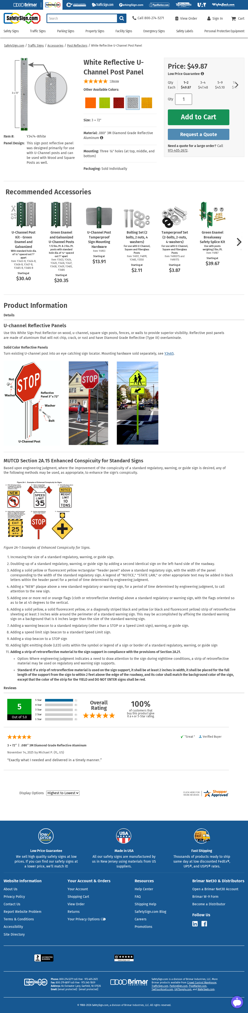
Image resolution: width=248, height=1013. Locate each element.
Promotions (143, 927)
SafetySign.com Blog (150, 912)
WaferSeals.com (206, 989)
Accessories (55, 45)
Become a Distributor (208, 904)
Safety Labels (184, 31)
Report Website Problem (22, 912)
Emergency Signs (154, 31)
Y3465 (169, 353)
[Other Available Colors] (90, 103)
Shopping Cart (78, 897)
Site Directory (14, 934)
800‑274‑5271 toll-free (71, 979)
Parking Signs (65, 31)
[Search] (121, 18)
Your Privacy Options (84, 919)
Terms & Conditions (19, 919)
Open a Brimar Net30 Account (215, 889)
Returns (74, 912)
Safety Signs (11, 31)
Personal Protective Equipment (224, 31)
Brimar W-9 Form (205, 897)
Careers (141, 919)
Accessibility (13, 927)
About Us (10, 889)
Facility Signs (124, 31)
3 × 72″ (96, 120)
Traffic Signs (36, 45)
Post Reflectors (77, 45)
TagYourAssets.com (162, 989)
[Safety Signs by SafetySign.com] (20, 24)
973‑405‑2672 (177, 150)
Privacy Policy (14, 897)
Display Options (31, 793)
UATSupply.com (183, 989)
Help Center (144, 889)
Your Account (78, 889)
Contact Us (12, 904)
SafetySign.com (14, 45)
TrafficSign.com (160, 986)
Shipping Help (145, 904)
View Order (76, 904)
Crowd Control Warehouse (201, 982)
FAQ (138, 897)
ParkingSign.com (179, 986)
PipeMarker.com (198, 986)
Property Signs (94, 31)
